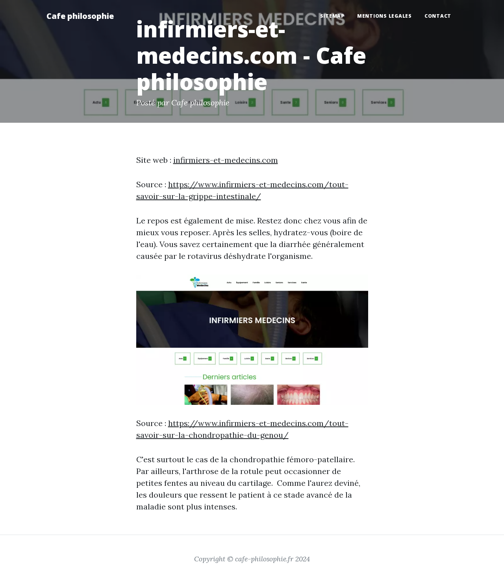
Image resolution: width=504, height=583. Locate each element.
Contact (437, 16)
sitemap (332, 16)
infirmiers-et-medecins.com (225, 160)
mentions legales (384, 16)
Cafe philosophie (80, 16)
